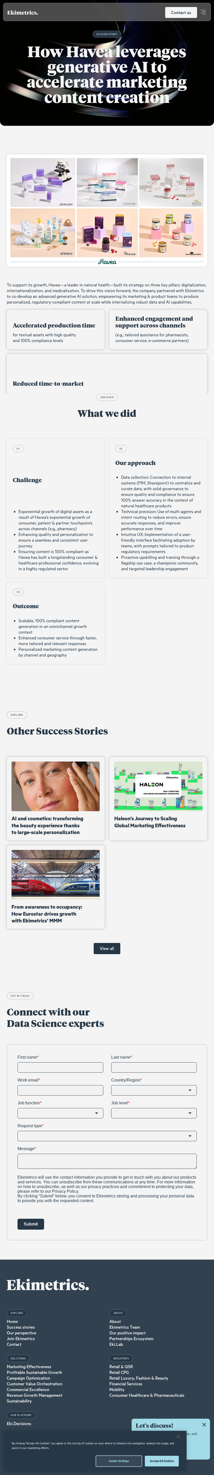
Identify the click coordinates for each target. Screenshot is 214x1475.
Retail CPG (119, 1372)
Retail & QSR (121, 1366)
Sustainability (19, 1401)
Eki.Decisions (19, 1423)
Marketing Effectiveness (29, 1366)
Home (12, 1321)
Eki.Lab (116, 1344)
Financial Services (125, 1384)
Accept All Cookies (162, 1461)
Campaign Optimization (28, 1378)
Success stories (21, 1327)
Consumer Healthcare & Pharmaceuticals (146, 1395)
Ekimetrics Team (124, 1327)
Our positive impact (127, 1333)
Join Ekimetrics (21, 1338)
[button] (203, 12)
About (115, 1321)
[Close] (178, 1436)
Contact (14, 1344)
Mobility (116, 1389)
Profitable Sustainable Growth (34, 1372)
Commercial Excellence (28, 1389)
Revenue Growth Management (34, 1395)
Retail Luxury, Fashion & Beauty (138, 1378)
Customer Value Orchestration (34, 1384)
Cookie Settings (119, 1461)
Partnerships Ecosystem (131, 1338)
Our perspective (21, 1333)
